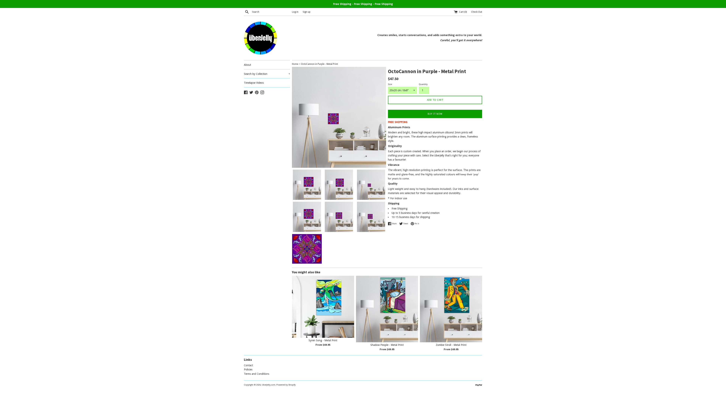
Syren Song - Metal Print (323, 340)
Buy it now (435, 114)
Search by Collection (267, 73)
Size (390, 84)
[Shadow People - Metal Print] (387, 309)
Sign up (306, 11)
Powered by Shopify (286, 385)
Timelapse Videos (254, 82)
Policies (248, 369)
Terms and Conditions (256, 373)
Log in (295, 11)
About (247, 64)
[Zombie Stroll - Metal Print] (451, 309)
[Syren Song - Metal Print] (323, 307)
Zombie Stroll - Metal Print (451, 345)
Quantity (423, 84)
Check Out (476, 11)
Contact (248, 365)
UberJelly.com (268, 385)
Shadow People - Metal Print (387, 345)
